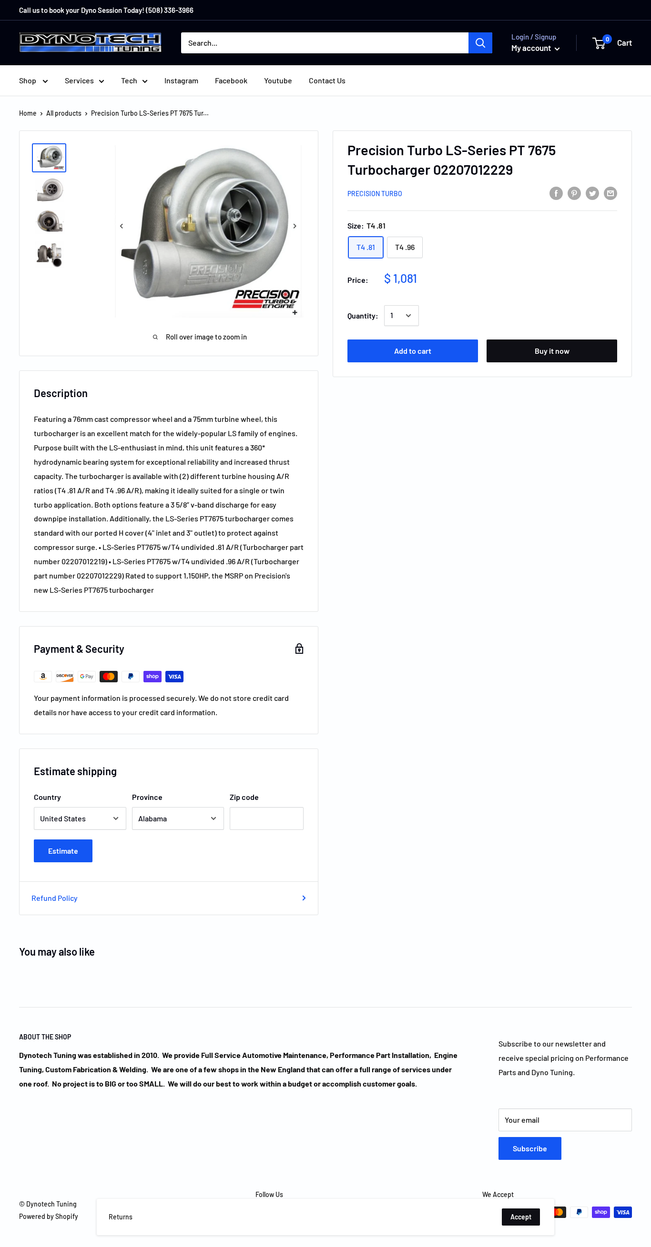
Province (147, 796)
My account (531, 47)
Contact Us (327, 80)
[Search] (480, 42)
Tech (129, 80)
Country (47, 796)
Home (28, 113)
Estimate (63, 850)
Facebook (231, 80)
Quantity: (362, 315)
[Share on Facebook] (556, 192)
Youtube (278, 80)
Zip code (244, 796)
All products (63, 113)
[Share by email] (610, 192)
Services (79, 80)
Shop (28, 80)
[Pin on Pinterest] (574, 192)
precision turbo (374, 194)
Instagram (181, 80)
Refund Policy (54, 897)
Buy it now (552, 350)
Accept (520, 1217)
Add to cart (412, 350)
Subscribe (530, 1148)
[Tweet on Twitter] (592, 192)
